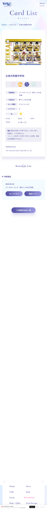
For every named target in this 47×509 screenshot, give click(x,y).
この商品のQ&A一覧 (23, 210)
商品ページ (33, 194)
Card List (12, 24)
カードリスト (14, 194)
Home (4, 24)
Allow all (32, 506)
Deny (38, 506)
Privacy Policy (23, 507)
